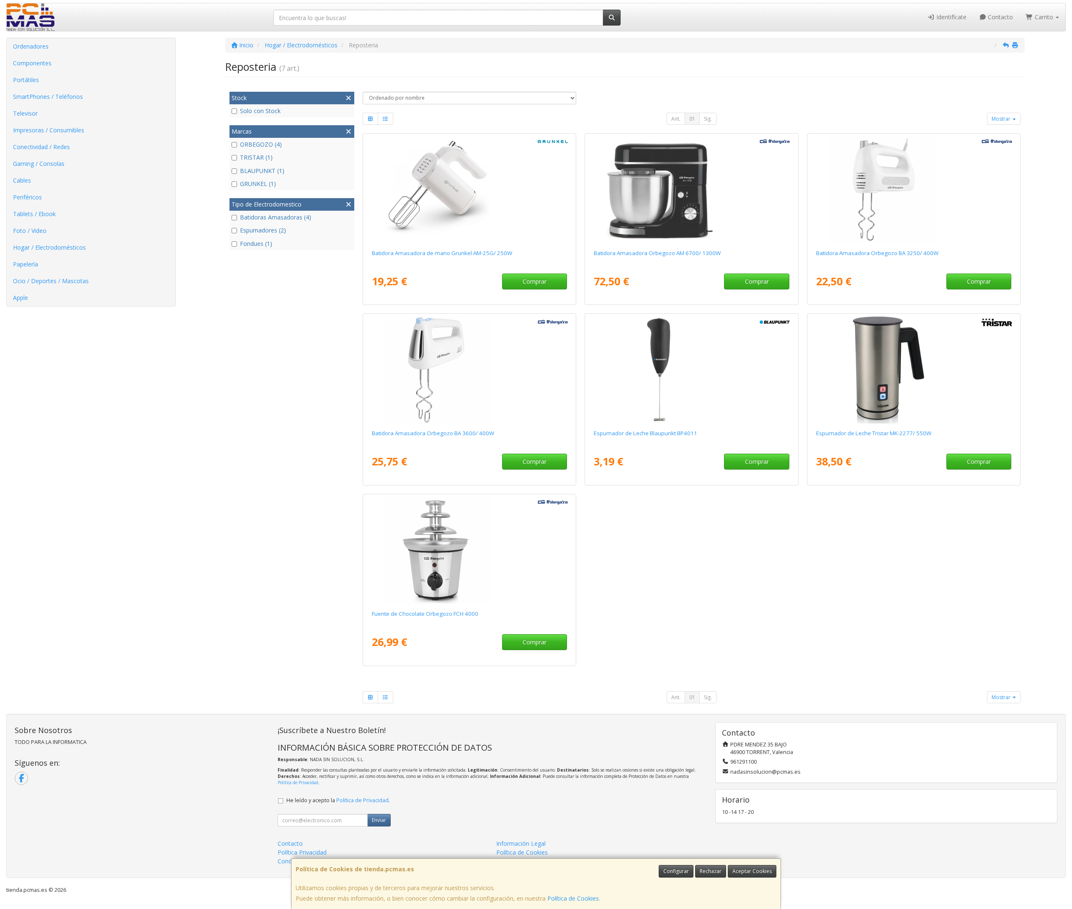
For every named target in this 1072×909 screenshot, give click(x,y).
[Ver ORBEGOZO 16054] (469, 550)
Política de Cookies (573, 898)
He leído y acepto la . (338, 800)
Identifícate (950, 17)
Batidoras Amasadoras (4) (275, 217)
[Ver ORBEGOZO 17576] (914, 189)
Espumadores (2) (263, 230)
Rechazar (711, 871)
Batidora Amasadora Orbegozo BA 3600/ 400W (433, 433)
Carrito (1044, 17)
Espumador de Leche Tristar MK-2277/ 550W (873, 433)
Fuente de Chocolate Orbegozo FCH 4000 (425, 613)
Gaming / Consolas (38, 164)
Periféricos (27, 197)
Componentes (32, 63)
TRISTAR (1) (256, 157)
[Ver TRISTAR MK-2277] (914, 370)
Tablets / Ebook (34, 214)
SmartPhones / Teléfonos (48, 97)
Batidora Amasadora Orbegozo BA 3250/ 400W (877, 253)
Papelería (25, 264)
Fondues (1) (256, 244)
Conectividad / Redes (41, 147)
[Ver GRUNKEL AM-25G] (469, 189)
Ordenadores (31, 46)
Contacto (999, 17)
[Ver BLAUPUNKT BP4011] (691, 370)
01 (692, 118)
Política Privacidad (302, 852)
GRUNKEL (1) (258, 184)
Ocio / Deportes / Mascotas (51, 281)
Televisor (25, 113)
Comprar (534, 281)
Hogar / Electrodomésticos (49, 247)
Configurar (676, 871)
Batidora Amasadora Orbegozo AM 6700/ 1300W (657, 253)
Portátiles (26, 80)
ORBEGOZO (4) (261, 144)
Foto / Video (29, 231)
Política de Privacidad (298, 782)
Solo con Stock (260, 111)
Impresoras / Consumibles (48, 130)
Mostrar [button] (1002, 118)
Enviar (379, 820)
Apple (20, 298)
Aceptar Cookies (752, 871)
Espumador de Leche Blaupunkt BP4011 (645, 433)
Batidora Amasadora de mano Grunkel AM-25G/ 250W (442, 253)
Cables (22, 180)
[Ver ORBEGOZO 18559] (691, 189)
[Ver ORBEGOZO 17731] (469, 370)
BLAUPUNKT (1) (262, 171)
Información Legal (521, 843)
